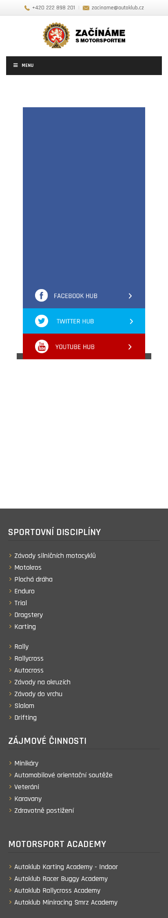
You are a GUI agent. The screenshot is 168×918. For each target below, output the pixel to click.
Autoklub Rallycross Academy (57, 890)
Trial (20, 603)
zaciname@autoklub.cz (118, 7)
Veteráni (26, 787)
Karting (25, 626)
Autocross (29, 670)
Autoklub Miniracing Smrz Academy (65, 902)
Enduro (24, 591)
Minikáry (26, 763)
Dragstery (28, 614)
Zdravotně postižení (44, 810)
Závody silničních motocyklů (55, 555)
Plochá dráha (33, 579)
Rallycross (29, 658)
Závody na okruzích (42, 682)
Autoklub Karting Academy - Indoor (66, 867)
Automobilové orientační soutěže (63, 775)
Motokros (28, 567)
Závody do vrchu (38, 694)
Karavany (28, 798)
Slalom (24, 705)
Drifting (25, 717)
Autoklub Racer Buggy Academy (61, 878)
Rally (21, 646)
